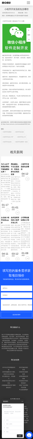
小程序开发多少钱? (7, 137)
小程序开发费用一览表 (21, 141)
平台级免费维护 (23, 389)
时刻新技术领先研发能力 (23, 382)
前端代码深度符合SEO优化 (8, 382)
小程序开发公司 (21, 137)
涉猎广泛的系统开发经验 (23, 386)
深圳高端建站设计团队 (8, 371)
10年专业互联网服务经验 (8, 368)
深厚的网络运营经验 (23, 377)
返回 (28, 34)
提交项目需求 (16, 314)
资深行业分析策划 (9, 374)
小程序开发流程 (19, 132)
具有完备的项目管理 (23, 368)
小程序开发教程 (6, 132)
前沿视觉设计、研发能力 (8, 377)
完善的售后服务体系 (23, 373)
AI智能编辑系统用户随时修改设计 (9, 386)
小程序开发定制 (6, 141)
